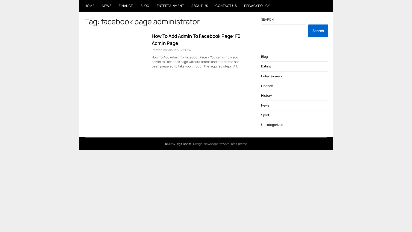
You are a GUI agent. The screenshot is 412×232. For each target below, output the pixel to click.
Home (89, 5)
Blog (145, 5)
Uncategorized (272, 124)
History (266, 95)
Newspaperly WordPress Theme (225, 144)
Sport (265, 115)
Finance (126, 5)
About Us (199, 5)
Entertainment (170, 5)
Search (267, 19)
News (106, 5)
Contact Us (226, 5)
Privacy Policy (257, 5)
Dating (266, 66)
